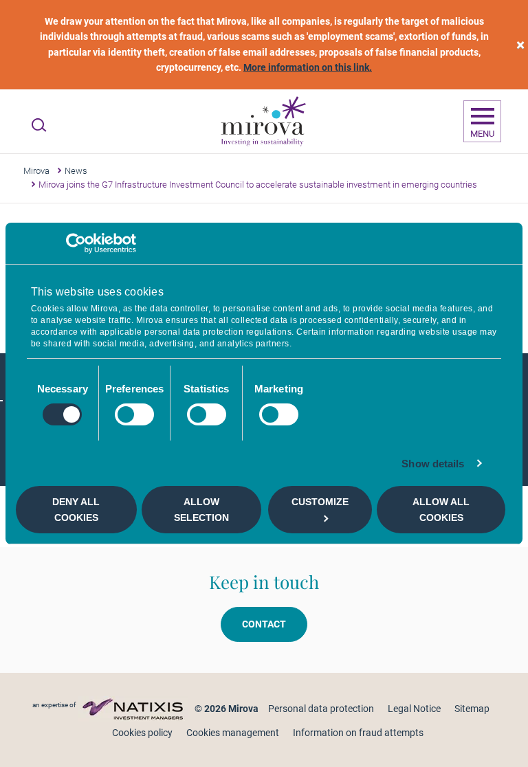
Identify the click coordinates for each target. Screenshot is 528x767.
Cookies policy (142, 732)
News (76, 171)
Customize (320, 501)
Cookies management (232, 732)
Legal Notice (414, 708)
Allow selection (201, 509)
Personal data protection (321, 708)
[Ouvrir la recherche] (38, 125)
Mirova (36, 171)
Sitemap (472, 708)
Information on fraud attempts (358, 732)
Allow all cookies (441, 509)
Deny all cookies (76, 509)
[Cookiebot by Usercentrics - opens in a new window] (76, 243)
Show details (433, 463)
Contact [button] (264, 624)
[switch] (134, 414)
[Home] (262, 121)
